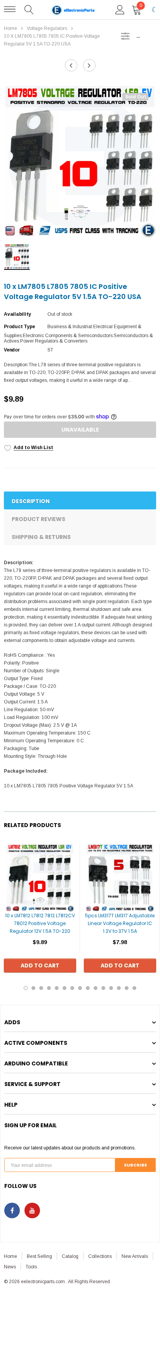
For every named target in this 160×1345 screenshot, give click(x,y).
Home (10, 28)
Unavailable (80, 430)
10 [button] (95, 988)
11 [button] (103, 988)
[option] (80, 161)
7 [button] (72, 988)
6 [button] (64, 988)
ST (50, 350)
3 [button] (41, 988)
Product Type (19, 326)
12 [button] (111, 988)
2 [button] (33, 988)
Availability (17, 314)
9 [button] (88, 988)
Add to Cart (40, 965)
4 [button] (49, 988)
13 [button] (119, 988)
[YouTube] (32, 1210)
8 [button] (80, 988)
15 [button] (134, 988)
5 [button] (57, 988)
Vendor (12, 350)
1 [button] (26, 988)
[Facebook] (12, 1210)
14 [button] (127, 988)
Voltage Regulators (47, 28)
